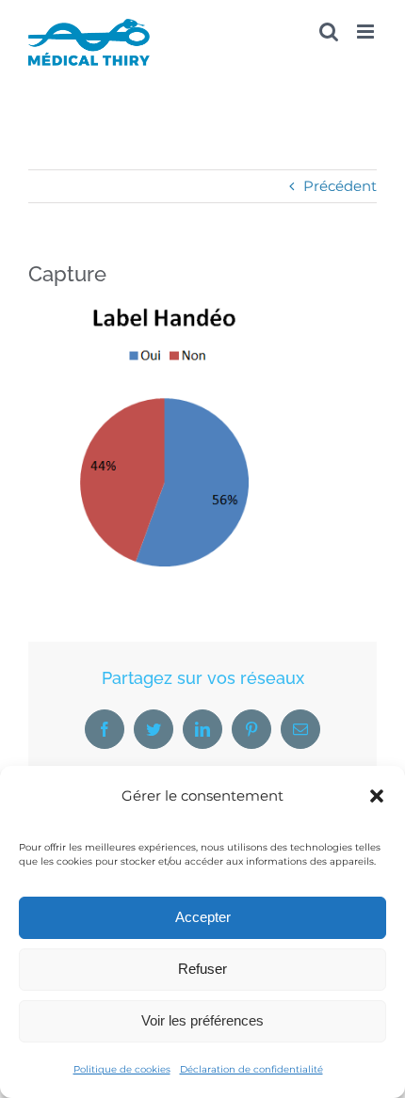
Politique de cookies (121, 1069)
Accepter (203, 917)
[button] (376, 796)
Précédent (340, 186)
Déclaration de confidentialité (251, 1069)
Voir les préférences (202, 1020)
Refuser (202, 969)
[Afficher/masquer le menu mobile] (367, 31)
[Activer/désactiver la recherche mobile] (328, 31)
